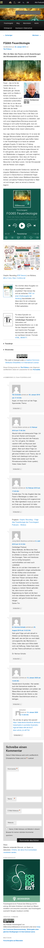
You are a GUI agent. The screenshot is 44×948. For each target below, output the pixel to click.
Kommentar (12, 769)
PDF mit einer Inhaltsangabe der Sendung (24, 296)
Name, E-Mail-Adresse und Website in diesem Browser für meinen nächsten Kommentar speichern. (23, 832)
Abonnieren (27, 23)
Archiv (36, 23)
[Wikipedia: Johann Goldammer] (25, 103)
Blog (18, 23)
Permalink (36, 369)
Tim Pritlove (7, 49)
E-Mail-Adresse (14, 811)
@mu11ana (7, 278)
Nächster (36, 35)
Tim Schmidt (16, 395)
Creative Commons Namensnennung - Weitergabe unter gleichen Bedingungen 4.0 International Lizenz (22, 929)
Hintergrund (8, 28)
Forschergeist (8, 23)
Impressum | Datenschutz (23, 28)
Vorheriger (7, 35)
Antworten (17, 408)
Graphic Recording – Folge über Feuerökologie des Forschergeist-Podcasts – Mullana (25, 522)
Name (11, 799)
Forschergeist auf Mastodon (13, 940)
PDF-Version (21, 275)
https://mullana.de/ (19, 278)
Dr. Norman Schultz (19, 627)
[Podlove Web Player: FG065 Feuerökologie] (22, 214)
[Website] (28, 103)
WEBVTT (23, 337)
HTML (17, 337)
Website (10, 822)
